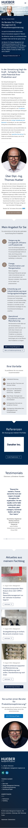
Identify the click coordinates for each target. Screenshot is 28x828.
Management (16, 585)
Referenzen (5, 799)
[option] (14, 444)
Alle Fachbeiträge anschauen (13, 686)
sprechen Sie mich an (17, 134)
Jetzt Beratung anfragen (13, 716)
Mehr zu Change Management (12, 346)
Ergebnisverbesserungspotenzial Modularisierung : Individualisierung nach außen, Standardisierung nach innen (14, 670)
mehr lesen (7, 604)
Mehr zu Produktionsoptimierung (13, 350)
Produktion (22, 108)
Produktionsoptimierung (9, 787)
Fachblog (5, 800)
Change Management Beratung (10, 785)
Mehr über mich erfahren (14, 212)
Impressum (4, 819)
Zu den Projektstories (12, 457)
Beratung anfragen (7, 789)
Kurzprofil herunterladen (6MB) (10, 59)
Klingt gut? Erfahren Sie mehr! (10, 55)
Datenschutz (11, 819)
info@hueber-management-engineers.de (14, 768)
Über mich (5, 783)
